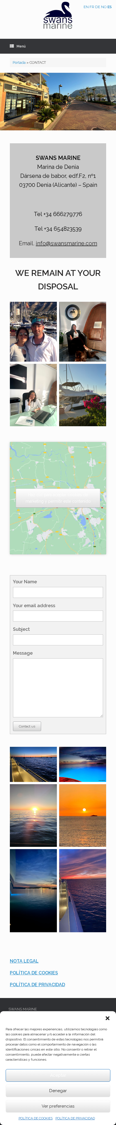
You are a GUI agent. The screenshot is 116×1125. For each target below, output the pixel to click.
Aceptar (58, 1075)
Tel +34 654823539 (58, 228)
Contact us (27, 726)
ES (110, 7)
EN (86, 7)
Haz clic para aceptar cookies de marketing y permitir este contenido (58, 498)
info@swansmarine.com (66, 243)
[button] (107, 1018)
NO (104, 7)
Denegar (58, 1090)
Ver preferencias (58, 1106)
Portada (19, 62)
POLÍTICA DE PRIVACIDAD (75, 1118)
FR (92, 7)
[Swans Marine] (58, 15)
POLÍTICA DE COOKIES (36, 1118)
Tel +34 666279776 (58, 214)
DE (97, 7)
